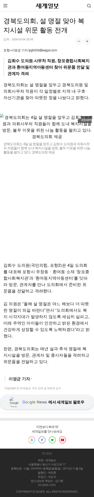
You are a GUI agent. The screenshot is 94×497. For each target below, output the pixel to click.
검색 (89, 5)
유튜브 (62, 439)
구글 (31, 439)
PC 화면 (47, 453)
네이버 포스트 (52, 439)
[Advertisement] (47, 208)
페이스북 (42, 439)
